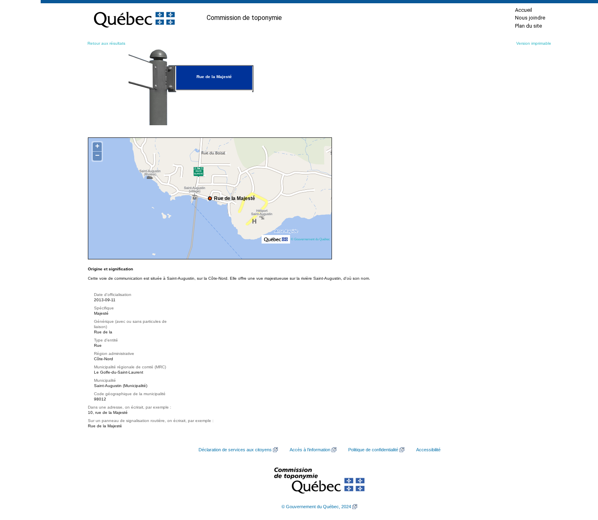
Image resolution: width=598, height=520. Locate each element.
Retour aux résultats (106, 43)
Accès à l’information (310, 449)
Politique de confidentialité (373, 449)
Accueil (523, 10)
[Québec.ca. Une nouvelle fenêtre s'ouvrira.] (134, 18)
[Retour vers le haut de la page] (578, 475)
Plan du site (528, 26)
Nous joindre (530, 18)
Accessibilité (428, 449)
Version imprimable (533, 43)
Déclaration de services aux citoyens (235, 449)
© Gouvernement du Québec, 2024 (316, 506)
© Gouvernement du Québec (310, 239)
